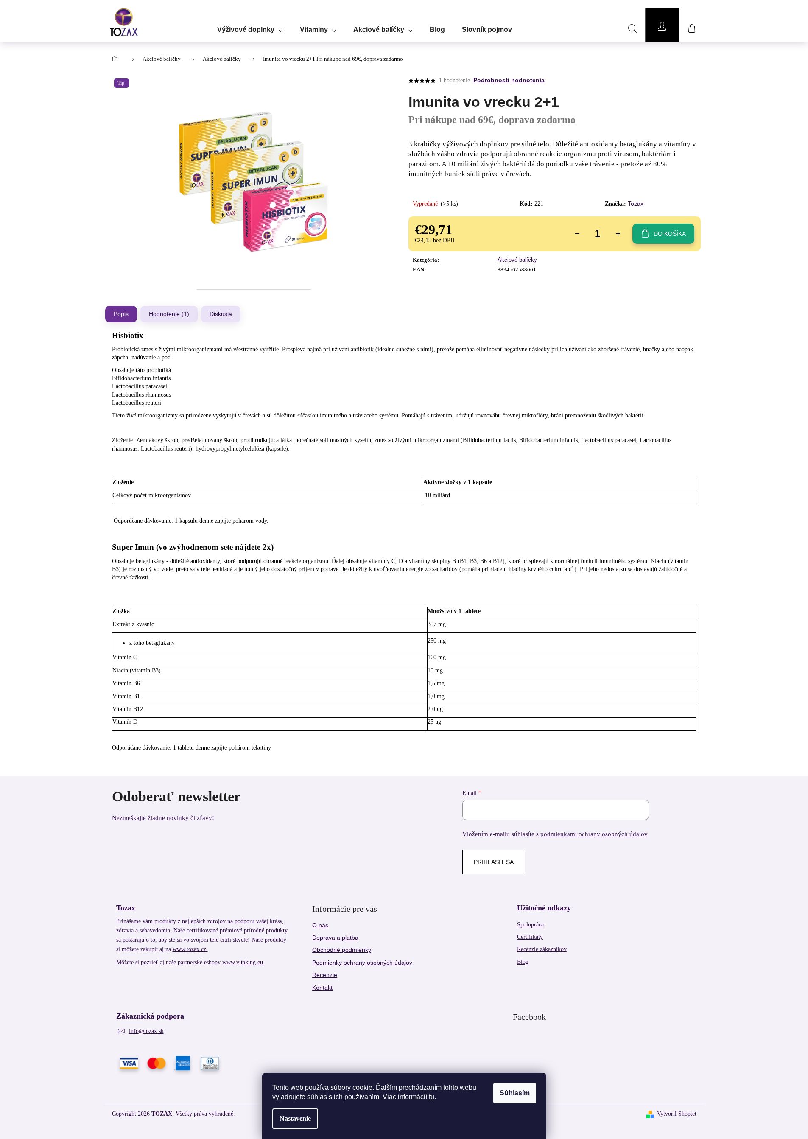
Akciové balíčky (517, 260)
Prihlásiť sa (494, 862)
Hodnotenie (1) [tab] (169, 314)
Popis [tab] (121, 314)
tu (431, 1096)
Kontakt (322, 987)
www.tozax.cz (190, 949)
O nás (320, 925)
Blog (522, 962)
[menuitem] (250, 27)
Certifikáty (530, 937)
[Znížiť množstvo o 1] (577, 234)
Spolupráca (530, 924)
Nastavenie (295, 1118)
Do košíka (670, 233)
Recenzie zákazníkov (542, 949)
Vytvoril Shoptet (676, 1114)
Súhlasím (515, 1093)
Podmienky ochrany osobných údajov (362, 962)
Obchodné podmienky (341, 949)
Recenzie (324, 974)
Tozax (635, 203)
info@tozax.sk (146, 1031)
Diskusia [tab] (221, 314)
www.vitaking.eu (243, 962)
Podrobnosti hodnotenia (509, 80)
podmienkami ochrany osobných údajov (594, 833)
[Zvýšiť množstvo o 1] (618, 234)
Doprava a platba (335, 937)
